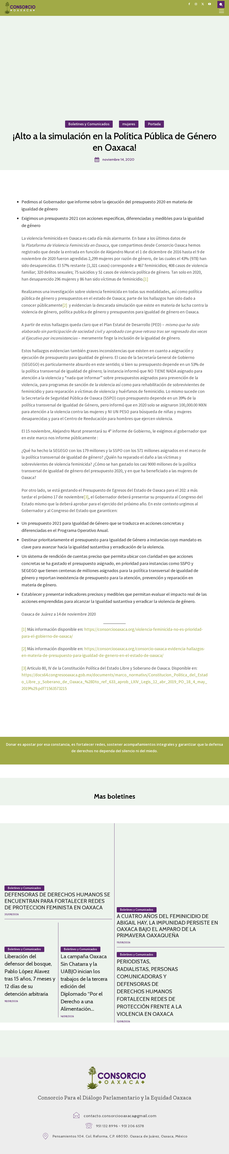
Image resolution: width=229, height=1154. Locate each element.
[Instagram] (196, 4)
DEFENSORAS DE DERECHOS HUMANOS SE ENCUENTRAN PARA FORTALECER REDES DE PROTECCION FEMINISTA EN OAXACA (57, 901)
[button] (221, 4)
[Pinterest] (114, 181)
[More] (135, 181)
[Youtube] (209, 4)
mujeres (128, 124)
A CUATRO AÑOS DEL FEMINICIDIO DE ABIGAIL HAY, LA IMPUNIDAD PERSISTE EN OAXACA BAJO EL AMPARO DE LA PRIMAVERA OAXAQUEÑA (167, 926)
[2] (64, 305)
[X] (202, 4)
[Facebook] (189, 4)
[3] (86, 497)
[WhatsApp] (124, 181)
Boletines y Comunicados (88, 124)
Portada (154, 124)
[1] (145, 279)
